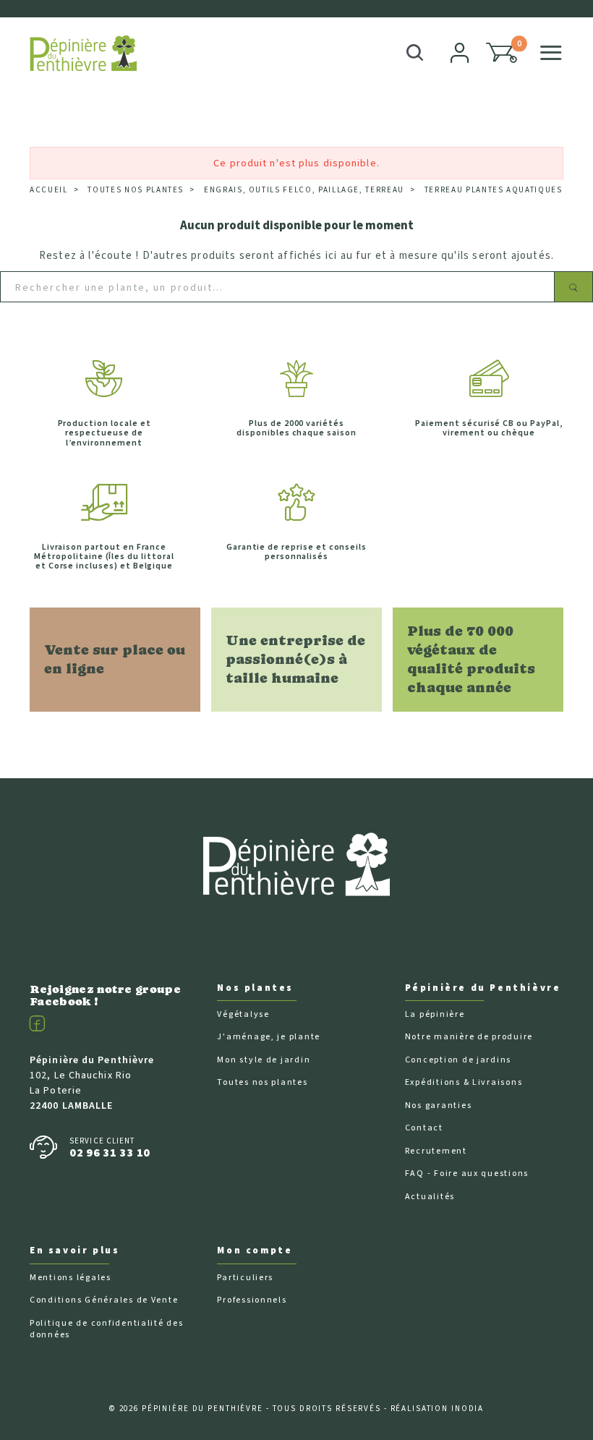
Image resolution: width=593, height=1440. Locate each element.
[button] (502, 53)
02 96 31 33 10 (109, 1153)
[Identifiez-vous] (461, 53)
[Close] (557, 16)
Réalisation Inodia (438, 1408)
